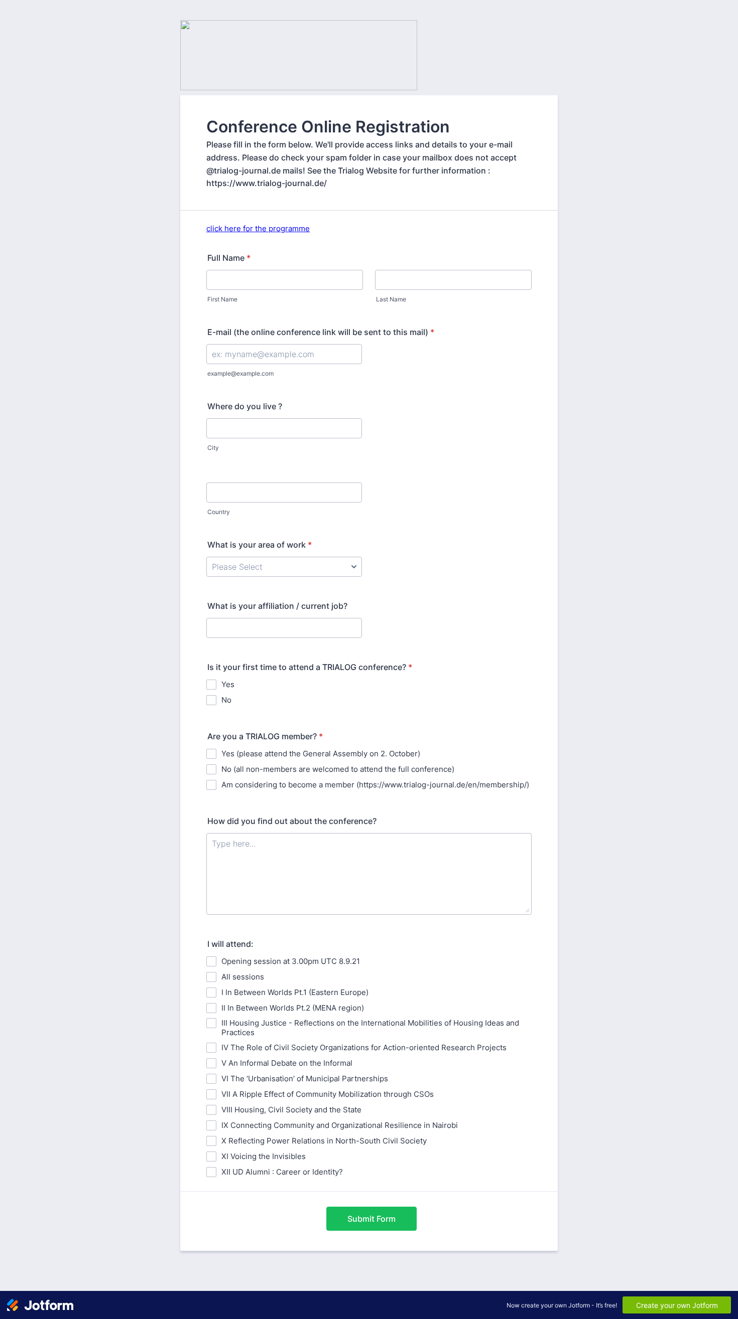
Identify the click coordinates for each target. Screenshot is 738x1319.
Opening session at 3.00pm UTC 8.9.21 (290, 961)
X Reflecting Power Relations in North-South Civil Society (324, 1140)
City (213, 447)
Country (218, 512)
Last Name (391, 299)
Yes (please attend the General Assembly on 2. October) (320, 753)
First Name (222, 299)
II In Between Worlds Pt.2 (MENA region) (292, 1008)
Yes (227, 684)
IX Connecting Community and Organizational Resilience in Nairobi (339, 1125)
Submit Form (371, 1219)
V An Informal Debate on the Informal (286, 1063)
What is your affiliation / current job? (277, 606)
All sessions (242, 976)
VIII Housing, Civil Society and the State (291, 1109)
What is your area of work (259, 545)
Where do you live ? (244, 406)
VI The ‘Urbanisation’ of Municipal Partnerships (304, 1078)
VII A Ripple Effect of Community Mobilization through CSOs (327, 1094)
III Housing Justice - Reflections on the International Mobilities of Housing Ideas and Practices (370, 1027)
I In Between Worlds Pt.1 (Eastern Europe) (294, 992)
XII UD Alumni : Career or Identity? (282, 1172)
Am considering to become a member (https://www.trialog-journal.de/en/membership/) (375, 784)
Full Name (229, 258)
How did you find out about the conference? (292, 821)
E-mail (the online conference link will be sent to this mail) (320, 332)
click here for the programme (258, 228)
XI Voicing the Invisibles (263, 1156)
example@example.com (240, 373)
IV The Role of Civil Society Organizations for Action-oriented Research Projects (364, 1047)
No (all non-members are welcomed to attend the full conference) (337, 769)
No (226, 700)
